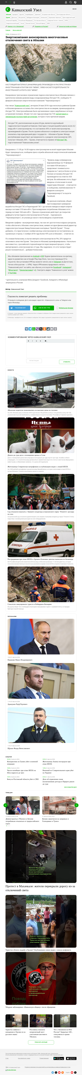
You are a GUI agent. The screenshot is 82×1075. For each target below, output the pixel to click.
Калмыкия (44, 17)
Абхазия (8, 14)
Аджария (15, 14)
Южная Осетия (30, 23)
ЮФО (48, 23)
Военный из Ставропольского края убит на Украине (58, 771)
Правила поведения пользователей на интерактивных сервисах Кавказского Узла (47, 1067)
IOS (42, 256)
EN (10, 2)
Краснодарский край (69, 17)
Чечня (22, 23)
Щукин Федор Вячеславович (19, 748)
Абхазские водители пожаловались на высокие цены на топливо (33, 410)
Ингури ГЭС (62, 140)
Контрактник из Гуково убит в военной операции (22, 762)
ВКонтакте (13, 270)
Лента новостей (17, 30)
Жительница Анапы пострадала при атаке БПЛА (57, 762)
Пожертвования (44, 1058)
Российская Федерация (25, 20)
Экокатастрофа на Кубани (67, 26)
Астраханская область (48, 14)
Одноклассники (26, 270)
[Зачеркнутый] (40, 341)
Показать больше (41, 1042)
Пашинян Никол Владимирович (20, 660)
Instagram (67, 267)
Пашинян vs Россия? (41, 26)
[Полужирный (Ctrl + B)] (28, 341)
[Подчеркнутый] (36, 341)
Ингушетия (22, 17)
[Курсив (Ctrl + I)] (32, 341)
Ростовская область (40, 20)
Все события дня (70, 787)
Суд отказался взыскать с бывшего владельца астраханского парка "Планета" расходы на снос (41, 512)
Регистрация (34, 360)
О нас (7, 1058)
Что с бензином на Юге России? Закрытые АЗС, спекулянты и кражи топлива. (63, 1033)
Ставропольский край (12, 23)
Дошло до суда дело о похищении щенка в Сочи (26, 455)
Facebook (57, 267)
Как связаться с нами (24, 1058)
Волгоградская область (63, 14)
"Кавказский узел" (22, 106)
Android (36, 256)
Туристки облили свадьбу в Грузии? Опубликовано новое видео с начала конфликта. (38, 950)
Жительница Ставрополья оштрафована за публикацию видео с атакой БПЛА (38, 466)
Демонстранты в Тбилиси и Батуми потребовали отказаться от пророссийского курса (22, 821)
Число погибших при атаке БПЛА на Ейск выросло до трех (21, 771)
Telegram (57, 262)
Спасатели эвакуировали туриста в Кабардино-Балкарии (30, 604)
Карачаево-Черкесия (55, 17)
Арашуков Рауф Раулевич (17, 704)
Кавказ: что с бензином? (15, 26)
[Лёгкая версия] (14, 2)
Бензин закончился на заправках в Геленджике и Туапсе (55, 820)
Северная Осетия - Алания (55, 20)
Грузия (8, 17)
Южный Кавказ (40, 23)
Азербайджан (29, 14)
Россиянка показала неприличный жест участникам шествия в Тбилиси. (38, 1033)
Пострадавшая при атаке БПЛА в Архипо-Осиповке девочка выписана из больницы (40, 559)
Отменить (66, 362)
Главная (8, 30)
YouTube (12, 273)
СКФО (66, 20)
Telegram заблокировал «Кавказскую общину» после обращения (30, 1007)
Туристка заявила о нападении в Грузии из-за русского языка (15, 1031)
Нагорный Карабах (11, 20)
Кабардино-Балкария (33, 17)
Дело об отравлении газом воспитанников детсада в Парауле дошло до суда (58, 781)
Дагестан (14, 17)
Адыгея (21, 14)
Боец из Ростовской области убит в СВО (23, 779)
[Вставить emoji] (46, 341)
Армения (37, 14)
